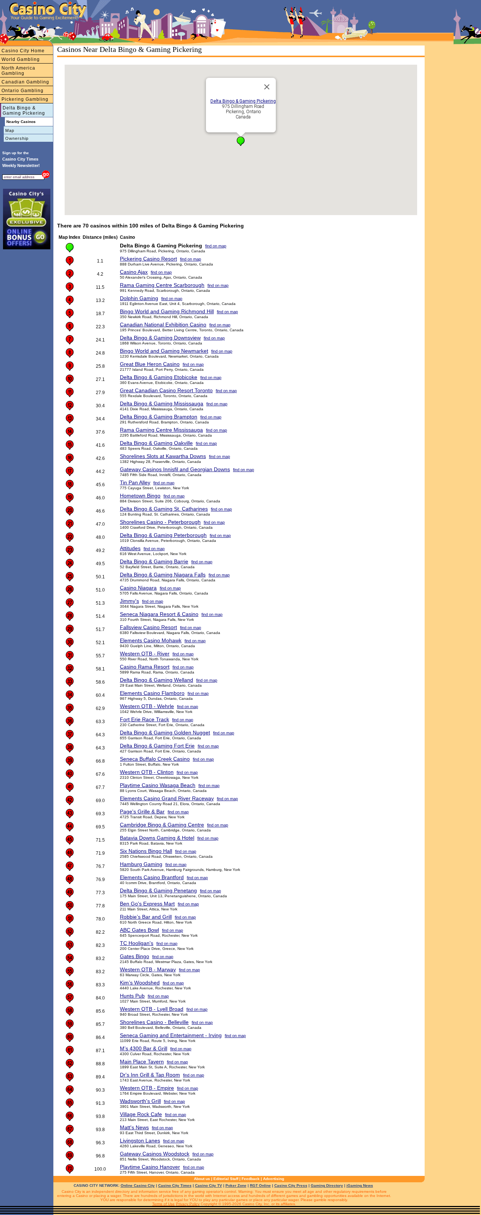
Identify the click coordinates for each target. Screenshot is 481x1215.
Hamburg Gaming (141, 864)
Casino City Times (175, 1185)
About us (202, 1179)
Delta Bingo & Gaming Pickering (24, 110)
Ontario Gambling (23, 90)
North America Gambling (18, 70)
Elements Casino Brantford (152, 877)
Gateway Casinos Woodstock (154, 1154)
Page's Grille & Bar (142, 811)
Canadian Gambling (25, 82)
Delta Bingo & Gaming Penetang (158, 890)
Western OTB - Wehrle (147, 706)
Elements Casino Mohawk (151, 640)
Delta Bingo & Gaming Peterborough (163, 535)
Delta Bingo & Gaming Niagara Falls (163, 575)
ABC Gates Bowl (139, 930)
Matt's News (134, 1127)
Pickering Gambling (25, 99)
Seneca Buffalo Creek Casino (155, 759)
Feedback (251, 1179)
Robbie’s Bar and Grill (146, 917)
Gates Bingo (134, 956)
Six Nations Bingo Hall (146, 851)
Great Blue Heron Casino (150, 364)
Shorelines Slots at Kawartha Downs (163, 456)
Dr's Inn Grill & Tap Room (150, 1075)
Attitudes (130, 548)
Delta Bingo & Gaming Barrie (154, 561)
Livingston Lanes (140, 1141)
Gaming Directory (327, 1185)
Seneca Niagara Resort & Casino (159, 614)
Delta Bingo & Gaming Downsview (160, 338)
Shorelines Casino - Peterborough (160, 522)
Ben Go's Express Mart (147, 904)
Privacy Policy (188, 1204)
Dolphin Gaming (139, 298)
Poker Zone (236, 1185)
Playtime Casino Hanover (150, 1167)
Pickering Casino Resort (148, 259)
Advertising (273, 1179)
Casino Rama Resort (144, 667)
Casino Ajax (134, 272)
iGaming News (359, 1185)
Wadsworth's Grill (140, 1101)
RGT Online (260, 1185)
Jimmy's (129, 601)
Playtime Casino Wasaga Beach (157, 785)
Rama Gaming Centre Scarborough (162, 285)
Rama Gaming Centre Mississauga (161, 430)
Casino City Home (23, 50)
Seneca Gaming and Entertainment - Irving (171, 1035)
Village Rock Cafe (141, 1114)
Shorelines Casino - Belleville (154, 1022)
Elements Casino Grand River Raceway (167, 798)
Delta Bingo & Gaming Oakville (156, 443)
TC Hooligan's (136, 943)
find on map (215, 246)
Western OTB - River (144, 654)
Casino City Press (290, 1185)
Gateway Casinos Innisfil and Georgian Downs (175, 469)
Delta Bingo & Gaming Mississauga (161, 403)
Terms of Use (163, 1204)
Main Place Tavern (142, 1062)
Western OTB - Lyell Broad (151, 1009)
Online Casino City (138, 1185)
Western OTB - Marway (148, 969)
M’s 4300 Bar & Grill (143, 1048)
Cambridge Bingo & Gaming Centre (162, 825)
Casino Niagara (138, 588)
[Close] (267, 87)
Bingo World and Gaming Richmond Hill (167, 311)
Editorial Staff (225, 1179)
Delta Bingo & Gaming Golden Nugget (165, 733)
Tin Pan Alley (135, 482)
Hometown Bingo (140, 496)
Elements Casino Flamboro (152, 693)
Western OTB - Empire (147, 1088)
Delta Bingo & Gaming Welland (156, 680)
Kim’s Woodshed (140, 983)
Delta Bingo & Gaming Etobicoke (158, 377)
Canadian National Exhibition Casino (163, 325)
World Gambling (21, 59)
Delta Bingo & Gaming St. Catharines (164, 509)
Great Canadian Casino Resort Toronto (166, 390)
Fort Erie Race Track (144, 719)
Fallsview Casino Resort (148, 627)
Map (9, 130)
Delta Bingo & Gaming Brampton (158, 417)
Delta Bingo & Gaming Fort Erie (157, 746)
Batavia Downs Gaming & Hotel (157, 838)
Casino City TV (208, 1185)
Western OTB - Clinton (147, 772)
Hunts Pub (132, 996)
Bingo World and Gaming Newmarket (164, 351)
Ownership (17, 138)
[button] (240, 141)
